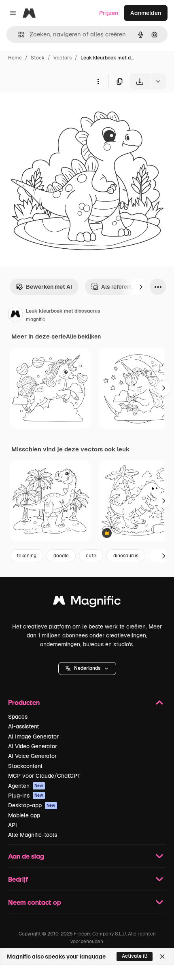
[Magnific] (87, 602)
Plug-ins (25, 795)
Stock (38, 58)
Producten (24, 702)
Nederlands (87, 668)
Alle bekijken (83, 336)
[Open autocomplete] (18, 35)
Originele (53, 108)
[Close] (162, 956)
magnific (35, 319)
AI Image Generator (33, 736)
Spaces (18, 716)
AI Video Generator (32, 746)
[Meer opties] (98, 81)
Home (15, 58)
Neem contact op (34, 902)
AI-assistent (23, 726)
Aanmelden (145, 13)
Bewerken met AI (49, 286)
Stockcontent (25, 766)
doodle (61, 555)
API (12, 825)
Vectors (62, 58)
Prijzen (108, 13)
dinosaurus (125, 555)
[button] (87, 668)
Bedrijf (18, 879)
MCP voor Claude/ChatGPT (44, 775)
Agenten (25, 785)
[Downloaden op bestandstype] (158, 81)
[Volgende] (141, 287)
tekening (26, 555)
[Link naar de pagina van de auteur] (15, 315)
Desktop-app (31, 805)
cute (91, 555)
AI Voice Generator (32, 756)
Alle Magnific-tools (32, 834)
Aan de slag (26, 856)
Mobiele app (24, 815)
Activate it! (134, 956)
